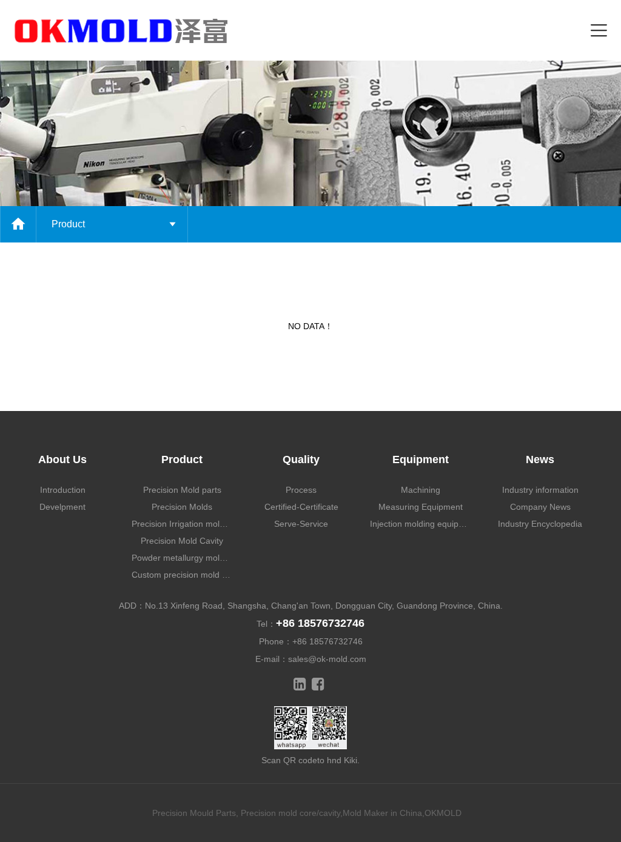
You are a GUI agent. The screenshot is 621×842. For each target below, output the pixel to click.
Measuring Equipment (420, 507)
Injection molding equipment (420, 524)
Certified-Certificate (301, 507)
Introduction (63, 490)
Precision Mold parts (182, 490)
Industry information (540, 490)
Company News (540, 507)
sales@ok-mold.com (327, 659)
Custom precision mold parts (182, 575)
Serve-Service (301, 524)
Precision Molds (182, 507)
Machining (420, 490)
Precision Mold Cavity (182, 541)
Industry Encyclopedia (540, 524)
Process (301, 490)
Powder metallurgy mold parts (182, 558)
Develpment (62, 507)
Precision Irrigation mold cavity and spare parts (182, 524)
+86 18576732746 (320, 623)
